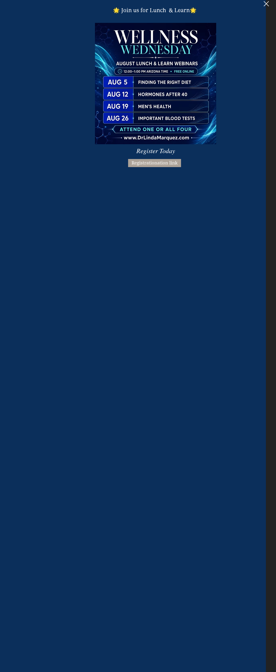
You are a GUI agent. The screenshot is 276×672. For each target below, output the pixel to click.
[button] (266, 4)
